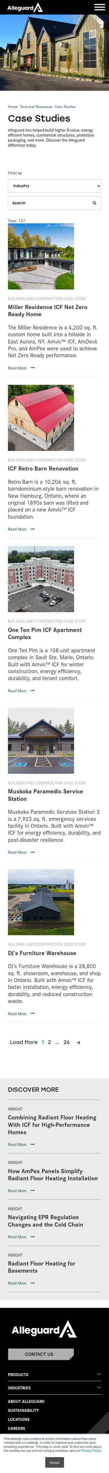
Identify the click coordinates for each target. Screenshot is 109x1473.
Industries (19, 1388)
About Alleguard (26, 1401)
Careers (16, 1428)
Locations (19, 1419)
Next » (79, 1042)
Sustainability (23, 1410)
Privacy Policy (91, 1450)
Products (18, 1374)
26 (66, 1042)
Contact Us (39, 1354)
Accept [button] (55, 1462)
